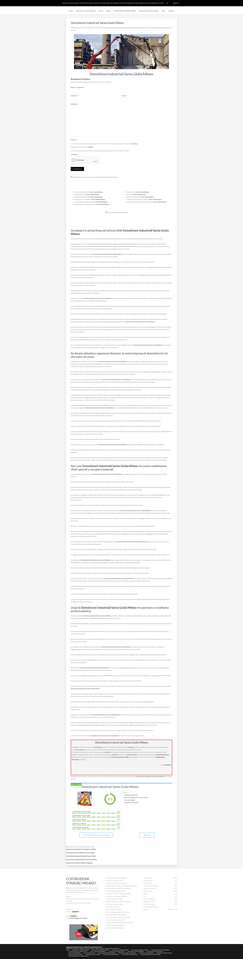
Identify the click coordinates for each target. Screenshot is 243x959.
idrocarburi (98, 747)
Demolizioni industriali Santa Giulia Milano (150, 776)
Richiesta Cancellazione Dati (93, 947)
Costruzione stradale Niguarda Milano (116, 896)
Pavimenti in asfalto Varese (164, 953)
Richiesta (75, 104)
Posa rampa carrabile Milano (111, 954)
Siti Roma (116, 948)
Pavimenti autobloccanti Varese (127, 953)
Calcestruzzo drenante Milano (80, 950)
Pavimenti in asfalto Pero (113, 907)
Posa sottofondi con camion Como (115, 920)
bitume (130, 747)
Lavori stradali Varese (89, 953)
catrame (114, 755)
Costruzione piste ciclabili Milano (160, 950)
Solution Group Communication (104, 948)
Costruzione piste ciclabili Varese (77, 951)
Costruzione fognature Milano (120, 950)
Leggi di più (176, 3)
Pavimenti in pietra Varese (93, 954)
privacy (135, 144)
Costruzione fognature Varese (139, 950)
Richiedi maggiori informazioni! (78, 918)
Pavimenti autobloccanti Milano (107, 953)
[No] (241, 3)
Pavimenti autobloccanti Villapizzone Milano (118, 901)
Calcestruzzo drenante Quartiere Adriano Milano (119, 922)
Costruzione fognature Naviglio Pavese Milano (81, 856)
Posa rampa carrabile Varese (130, 954)
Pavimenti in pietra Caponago (114, 899)
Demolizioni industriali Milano (136, 951)
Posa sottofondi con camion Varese (78, 956)
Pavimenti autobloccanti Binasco (115, 928)
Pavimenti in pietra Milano (75, 954)
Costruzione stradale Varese (117, 951)
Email (124, 96)
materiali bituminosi (162, 755)
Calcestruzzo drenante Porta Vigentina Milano (81, 849)
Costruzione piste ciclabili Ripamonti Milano (118, 888)
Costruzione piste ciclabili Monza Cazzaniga (80, 853)
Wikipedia (167, 765)
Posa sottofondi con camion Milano (151, 954)
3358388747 (75, 912)
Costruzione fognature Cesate (114, 880)
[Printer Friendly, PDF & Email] (76, 784)
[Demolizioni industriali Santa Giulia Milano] (84, 799)
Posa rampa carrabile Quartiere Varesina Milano (81, 859)
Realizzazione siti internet (87, 948)
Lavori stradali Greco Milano (114, 909)
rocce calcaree (79, 750)
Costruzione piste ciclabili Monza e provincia (118, 912)
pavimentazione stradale (120, 757)
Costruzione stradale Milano (98, 951)
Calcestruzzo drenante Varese (100, 950)
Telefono (75, 96)
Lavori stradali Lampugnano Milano (115, 891)
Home (67, 950)
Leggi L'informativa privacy (74, 947)
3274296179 (73, 916)
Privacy (74, 140)
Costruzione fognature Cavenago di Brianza (118, 917)
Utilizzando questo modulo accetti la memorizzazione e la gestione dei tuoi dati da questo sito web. (101, 151)
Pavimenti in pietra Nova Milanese (115, 925)
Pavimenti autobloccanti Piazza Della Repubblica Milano (121, 886)
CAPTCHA (74, 154)
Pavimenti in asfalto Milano (146, 953)
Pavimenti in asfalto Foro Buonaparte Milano (118, 894)
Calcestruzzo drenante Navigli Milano (116, 878)
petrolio (107, 752)
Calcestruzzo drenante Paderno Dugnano (79, 863)
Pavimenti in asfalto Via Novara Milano (116, 915)
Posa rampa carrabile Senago (114, 904)
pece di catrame (132, 755)
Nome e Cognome (78, 87)
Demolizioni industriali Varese (155, 951)
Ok (167, 3)
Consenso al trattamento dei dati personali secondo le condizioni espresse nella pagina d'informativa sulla (105, 144)
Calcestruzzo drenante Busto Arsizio (116, 883)
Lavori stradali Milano (74, 953)
